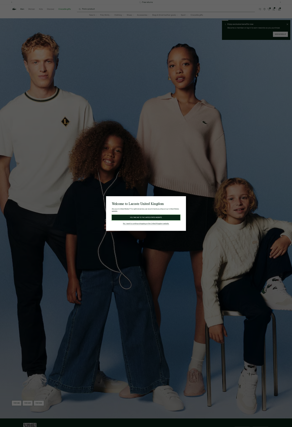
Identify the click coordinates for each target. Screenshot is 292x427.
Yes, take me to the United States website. (146, 217)
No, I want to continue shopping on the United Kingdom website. (146, 223)
